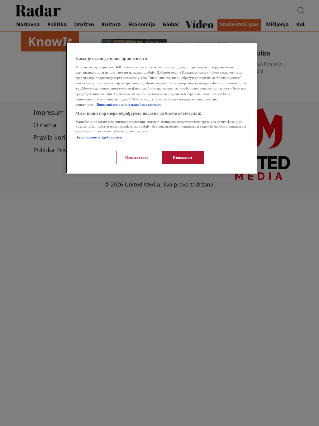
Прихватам (183, 157)
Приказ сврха (137, 157)
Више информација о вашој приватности (129, 104)
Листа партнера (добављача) (99, 137)
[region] (161, 108)
